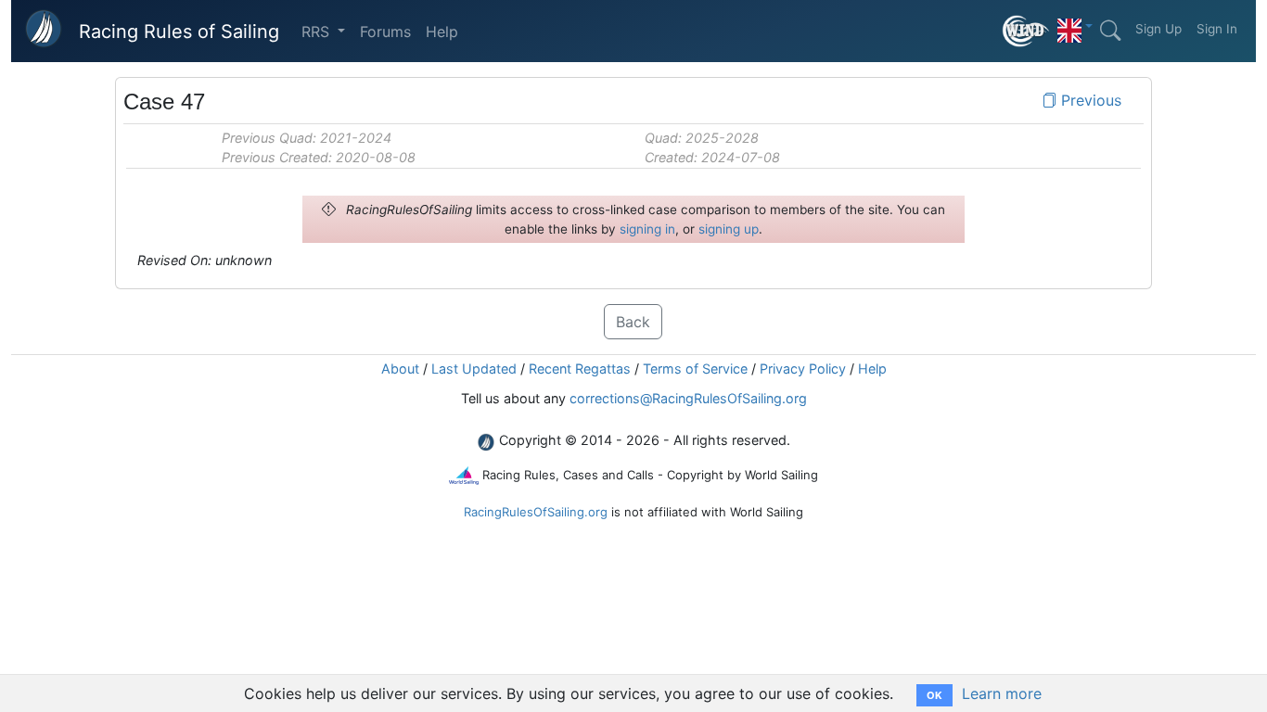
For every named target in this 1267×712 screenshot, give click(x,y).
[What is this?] (1026, 31)
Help (442, 31)
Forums (385, 31)
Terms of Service (695, 368)
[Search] (1110, 30)
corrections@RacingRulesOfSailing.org (688, 398)
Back (633, 321)
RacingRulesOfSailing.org (536, 511)
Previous (1088, 100)
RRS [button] (317, 31)
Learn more (1002, 693)
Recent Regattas (580, 368)
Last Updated (474, 368)
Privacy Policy (803, 368)
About (400, 368)
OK (934, 695)
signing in (647, 229)
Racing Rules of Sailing (179, 31)
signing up (728, 229)
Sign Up (1158, 28)
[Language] (1075, 26)
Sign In (1217, 28)
